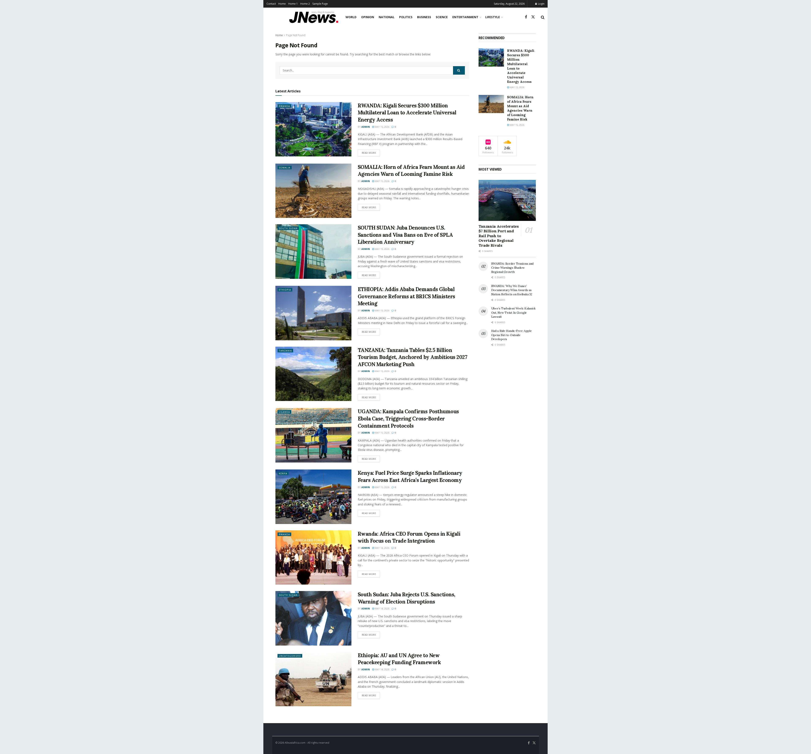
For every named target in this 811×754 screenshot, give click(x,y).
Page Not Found (295, 35)
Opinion (367, 17)
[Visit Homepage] (313, 17)
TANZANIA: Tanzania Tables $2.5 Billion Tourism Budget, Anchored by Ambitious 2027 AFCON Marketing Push (412, 357)
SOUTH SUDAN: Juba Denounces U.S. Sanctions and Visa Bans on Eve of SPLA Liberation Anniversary (405, 234)
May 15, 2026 (381, 126)
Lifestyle (492, 17)
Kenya (283, 473)
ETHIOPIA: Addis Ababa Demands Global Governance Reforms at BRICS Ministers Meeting (406, 296)
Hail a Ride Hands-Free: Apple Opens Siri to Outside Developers (511, 335)
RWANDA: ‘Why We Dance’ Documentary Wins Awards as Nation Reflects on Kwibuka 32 (511, 290)
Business (424, 17)
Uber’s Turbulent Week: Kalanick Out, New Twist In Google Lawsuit (513, 313)
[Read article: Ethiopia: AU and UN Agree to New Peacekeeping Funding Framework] (313, 679)
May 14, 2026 (381, 547)
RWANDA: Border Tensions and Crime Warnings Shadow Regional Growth (512, 268)
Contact (271, 3)
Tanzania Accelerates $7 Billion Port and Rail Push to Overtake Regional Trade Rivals (499, 236)
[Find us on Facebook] (526, 17)
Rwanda (284, 106)
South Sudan (288, 228)
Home (282, 3)
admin (365, 126)
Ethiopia (285, 289)
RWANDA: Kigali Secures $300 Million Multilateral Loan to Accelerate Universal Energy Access (407, 112)
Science (442, 17)
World (351, 17)
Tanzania (285, 350)
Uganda (284, 411)
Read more (371, 152)
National (387, 17)
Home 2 (305, 3)
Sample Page (320, 3)
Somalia (284, 167)
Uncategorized (290, 655)
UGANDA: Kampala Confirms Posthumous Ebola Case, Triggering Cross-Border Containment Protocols (408, 418)
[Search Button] (542, 17)
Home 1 (293, 3)
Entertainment (465, 17)
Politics (405, 17)
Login (540, 3)
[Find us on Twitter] (533, 17)
